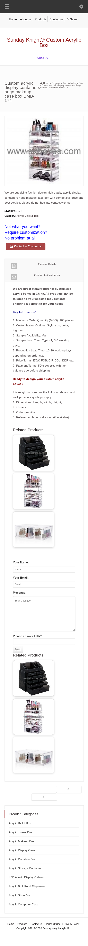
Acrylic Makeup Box (27, 215)
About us (26, 19)
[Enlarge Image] (44, 118)
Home (13, 19)
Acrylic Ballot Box (20, 823)
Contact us (56, 19)
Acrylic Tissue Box (20, 832)
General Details (47, 264)
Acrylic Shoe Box (19, 895)
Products (40, 19)
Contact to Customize (27, 246)
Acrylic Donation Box (22, 859)
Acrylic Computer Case (23, 904)
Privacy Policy (71, 924)
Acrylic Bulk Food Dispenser (27, 886)
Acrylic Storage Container (25, 868)
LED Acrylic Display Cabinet (26, 877)
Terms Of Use (53, 924)
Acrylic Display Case (22, 850)
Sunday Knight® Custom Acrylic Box (44, 42)
